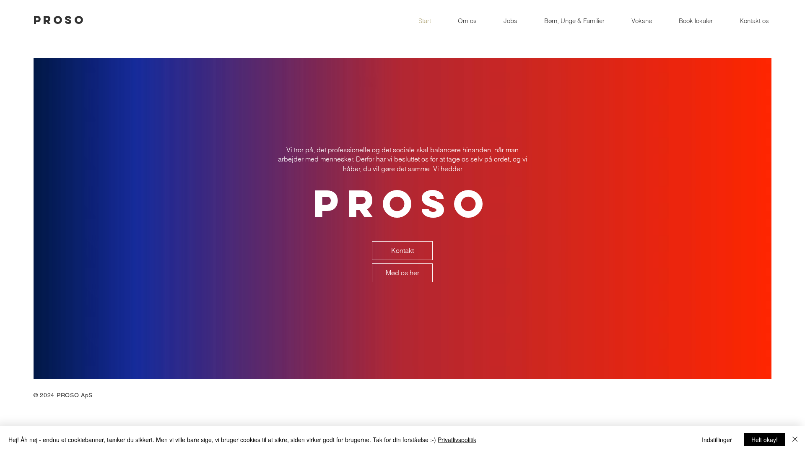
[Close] (795, 439)
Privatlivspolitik (457, 439)
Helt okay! (764, 439)
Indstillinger (717, 439)
